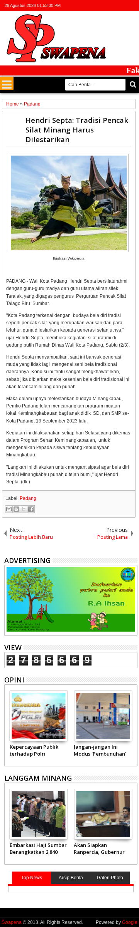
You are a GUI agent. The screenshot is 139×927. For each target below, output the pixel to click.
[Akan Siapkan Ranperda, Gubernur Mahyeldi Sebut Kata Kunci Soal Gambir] (103, 814)
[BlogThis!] (16, 509)
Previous (132, 727)
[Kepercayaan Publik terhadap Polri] (39, 716)
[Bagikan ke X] (23, 509)
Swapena (12, 922)
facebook (102, 5)
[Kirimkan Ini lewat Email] (9, 509)
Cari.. (132, 84)
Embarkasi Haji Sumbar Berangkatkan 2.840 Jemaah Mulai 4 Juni (38, 848)
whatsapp (132, 5)
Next (9, 727)
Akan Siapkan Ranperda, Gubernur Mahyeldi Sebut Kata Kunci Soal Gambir (99, 848)
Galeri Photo (110, 877)
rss (122, 5)
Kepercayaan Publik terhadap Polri (34, 750)
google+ (112, 5)
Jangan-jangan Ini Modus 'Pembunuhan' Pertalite (100, 750)
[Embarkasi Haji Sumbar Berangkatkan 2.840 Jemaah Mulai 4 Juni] (39, 814)
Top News (31, 877)
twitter (92, 5)
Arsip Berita (71, 877)
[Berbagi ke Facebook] (31, 509)
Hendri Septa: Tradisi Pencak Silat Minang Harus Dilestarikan (76, 129)
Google (129, 922)
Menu (7, 83)
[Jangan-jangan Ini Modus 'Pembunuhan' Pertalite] (103, 716)
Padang (28, 498)
